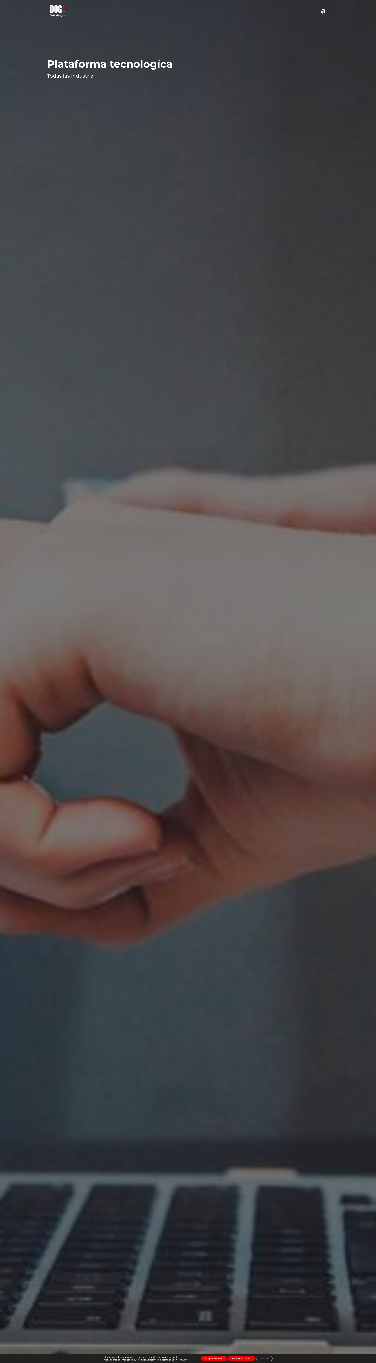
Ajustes (264, 1358)
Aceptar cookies (213, 1358)
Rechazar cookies (241, 1358)
